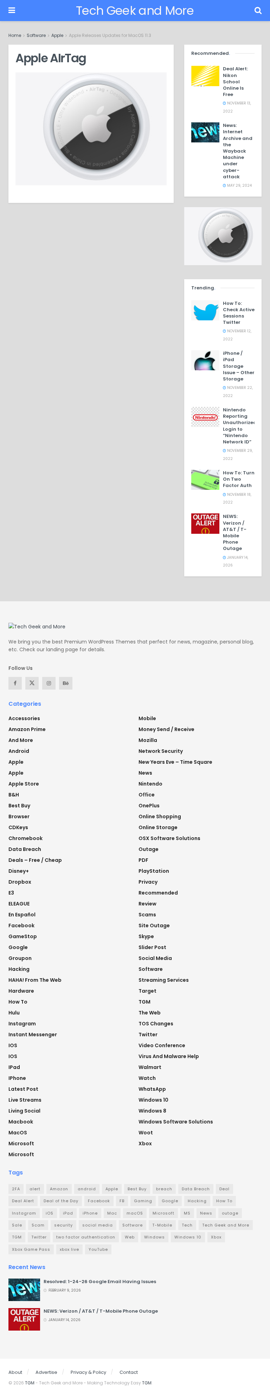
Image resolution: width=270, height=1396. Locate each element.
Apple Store (23, 783)
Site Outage (154, 925)
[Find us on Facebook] (15, 683)
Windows (154, 1237)
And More (20, 740)
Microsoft (21, 1143)
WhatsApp (152, 1089)
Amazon (59, 1189)
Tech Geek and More (135, 11)
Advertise (46, 1372)
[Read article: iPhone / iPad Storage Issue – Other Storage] (205, 360)
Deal (224, 1189)
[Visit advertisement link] (223, 236)
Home (14, 35)
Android (18, 751)
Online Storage (158, 827)
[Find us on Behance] (65, 683)
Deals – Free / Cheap (35, 860)
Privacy (148, 881)
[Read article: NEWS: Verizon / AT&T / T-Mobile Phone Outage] (205, 523)
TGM (144, 1001)
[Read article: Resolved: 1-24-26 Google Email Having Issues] (24, 1290)
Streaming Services (164, 980)
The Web (150, 1012)
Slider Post (152, 947)
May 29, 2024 (239, 185)
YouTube (98, 1249)
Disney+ (18, 871)
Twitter (148, 1034)
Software (36, 35)
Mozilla (148, 740)
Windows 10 (153, 1099)
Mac (112, 1213)
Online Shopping (160, 816)
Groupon (20, 958)
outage (230, 1213)
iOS (12, 1056)
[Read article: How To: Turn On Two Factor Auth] (205, 480)
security (63, 1225)
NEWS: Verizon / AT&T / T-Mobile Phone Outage (234, 532)
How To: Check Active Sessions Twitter (239, 313)
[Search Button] (258, 10)
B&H (13, 794)
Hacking (19, 969)
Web (130, 1237)
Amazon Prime (27, 729)
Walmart (150, 1067)
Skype (146, 936)
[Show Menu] (11, 10)
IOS (12, 1045)
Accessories (24, 718)
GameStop (22, 936)
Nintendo (150, 783)
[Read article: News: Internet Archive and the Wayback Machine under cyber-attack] (205, 132)
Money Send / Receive (166, 729)
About (15, 1372)
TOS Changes (156, 1023)
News (145, 772)
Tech (187, 1225)
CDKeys (18, 827)
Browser (19, 816)
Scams (147, 914)
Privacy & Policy (88, 1372)
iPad (14, 1067)
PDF (143, 860)
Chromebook (25, 838)
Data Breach (24, 849)
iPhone (17, 1078)
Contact (129, 1372)
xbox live (69, 1249)
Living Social (24, 1110)
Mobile (147, 718)
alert (35, 1189)
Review (147, 903)
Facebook (21, 925)
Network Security (161, 751)
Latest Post (23, 1089)
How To (17, 1001)
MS (187, 1213)
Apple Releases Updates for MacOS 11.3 (110, 35)
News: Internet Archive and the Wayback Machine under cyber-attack (237, 151)
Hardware (21, 990)
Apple (57, 35)
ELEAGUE (19, 903)
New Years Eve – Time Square (175, 762)
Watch (147, 1078)
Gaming (143, 1201)
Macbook (20, 1121)
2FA (16, 1189)
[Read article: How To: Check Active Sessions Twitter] (205, 310)
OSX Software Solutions (169, 838)
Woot (146, 1132)
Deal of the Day (61, 1201)
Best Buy (19, 805)
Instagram (22, 1023)
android (87, 1189)
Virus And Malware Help (169, 1056)
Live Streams (24, 1099)
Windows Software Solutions (176, 1121)
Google (18, 947)
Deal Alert (23, 1201)
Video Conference (162, 1045)
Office (147, 794)
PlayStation (154, 871)
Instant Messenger (32, 1034)
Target (147, 990)
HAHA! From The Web (35, 980)
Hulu (14, 1012)
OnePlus (149, 805)
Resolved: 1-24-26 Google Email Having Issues (100, 1281)
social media (97, 1225)
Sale (17, 1225)
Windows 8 (152, 1110)
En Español (22, 914)
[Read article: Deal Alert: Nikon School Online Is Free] (205, 76)
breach (164, 1189)
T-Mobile (162, 1225)
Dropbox (19, 881)
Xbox (145, 1143)
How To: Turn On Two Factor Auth (239, 479)
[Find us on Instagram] (49, 683)
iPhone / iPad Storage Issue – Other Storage (239, 366)
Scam (38, 1225)
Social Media (155, 958)
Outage (149, 849)
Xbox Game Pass (31, 1249)
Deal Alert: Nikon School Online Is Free (235, 81)
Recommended (158, 892)
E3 (11, 892)
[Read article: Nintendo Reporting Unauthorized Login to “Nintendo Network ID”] (205, 417)
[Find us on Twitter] (32, 683)
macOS (17, 1132)
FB (122, 1201)
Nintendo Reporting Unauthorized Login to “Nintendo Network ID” (240, 425)
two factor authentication (85, 1237)
